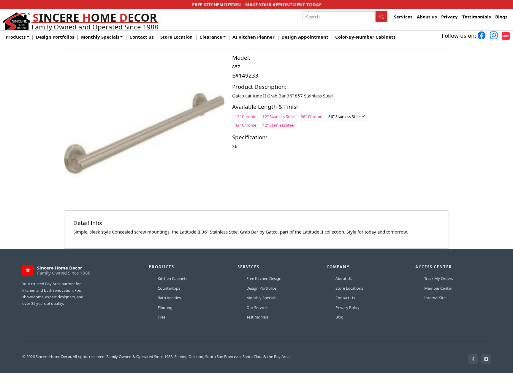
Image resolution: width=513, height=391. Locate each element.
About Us (343, 278)
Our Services (257, 307)
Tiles (161, 317)
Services (403, 17)
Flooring (165, 307)
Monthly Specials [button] (100, 37)
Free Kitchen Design (263, 278)
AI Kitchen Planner (253, 37)
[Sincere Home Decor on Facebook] (473, 359)
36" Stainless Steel (344, 116)
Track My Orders (438, 278)
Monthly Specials (261, 297)
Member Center (438, 288)
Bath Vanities (169, 297)
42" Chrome (245, 125)
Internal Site (435, 297)
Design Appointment (304, 37)
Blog (339, 317)
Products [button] (16, 37)
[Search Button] (381, 16)
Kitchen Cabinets (172, 278)
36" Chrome (311, 116)
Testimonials (476, 17)
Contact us (141, 37)
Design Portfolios (55, 37)
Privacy (449, 17)
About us (427, 17)
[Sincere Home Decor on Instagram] (486, 359)
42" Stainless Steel (278, 125)
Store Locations (349, 288)
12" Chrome (245, 116)
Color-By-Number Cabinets (365, 37)
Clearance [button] (211, 37)
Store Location (176, 37)
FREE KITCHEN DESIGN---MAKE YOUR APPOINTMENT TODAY (256, 4)
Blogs (501, 17)
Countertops (169, 288)
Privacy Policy (347, 307)
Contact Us (345, 297)
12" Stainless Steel (278, 116)
